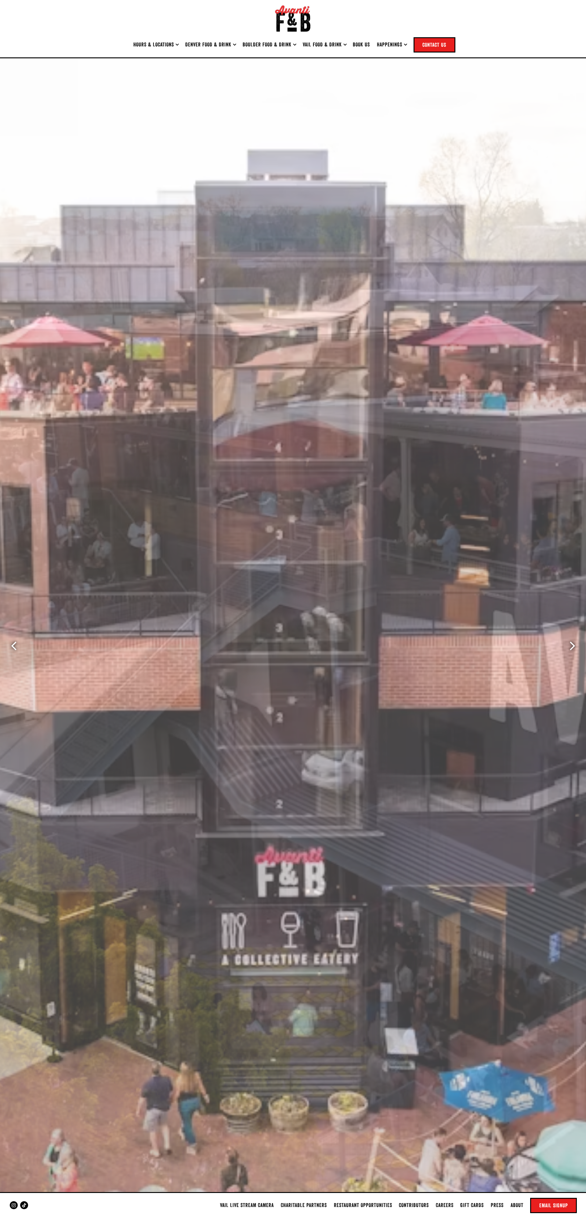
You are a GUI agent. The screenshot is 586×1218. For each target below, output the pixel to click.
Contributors (414, 1205)
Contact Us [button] (434, 45)
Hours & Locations (156, 44)
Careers (445, 1205)
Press (497, 1205)
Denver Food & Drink (210, 44)
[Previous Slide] (13, 645)
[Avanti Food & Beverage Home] (293, 18)
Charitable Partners (304, 1205)
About (517, 1205)
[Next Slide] (572, 645)
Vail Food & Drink (324, 44)
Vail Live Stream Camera (247, 1205)
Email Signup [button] (553, 1205)
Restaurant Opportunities (363, 1205)
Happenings (392, 44)
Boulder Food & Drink (269, 44)
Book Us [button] (361, 44)
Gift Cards (472, 1205)
